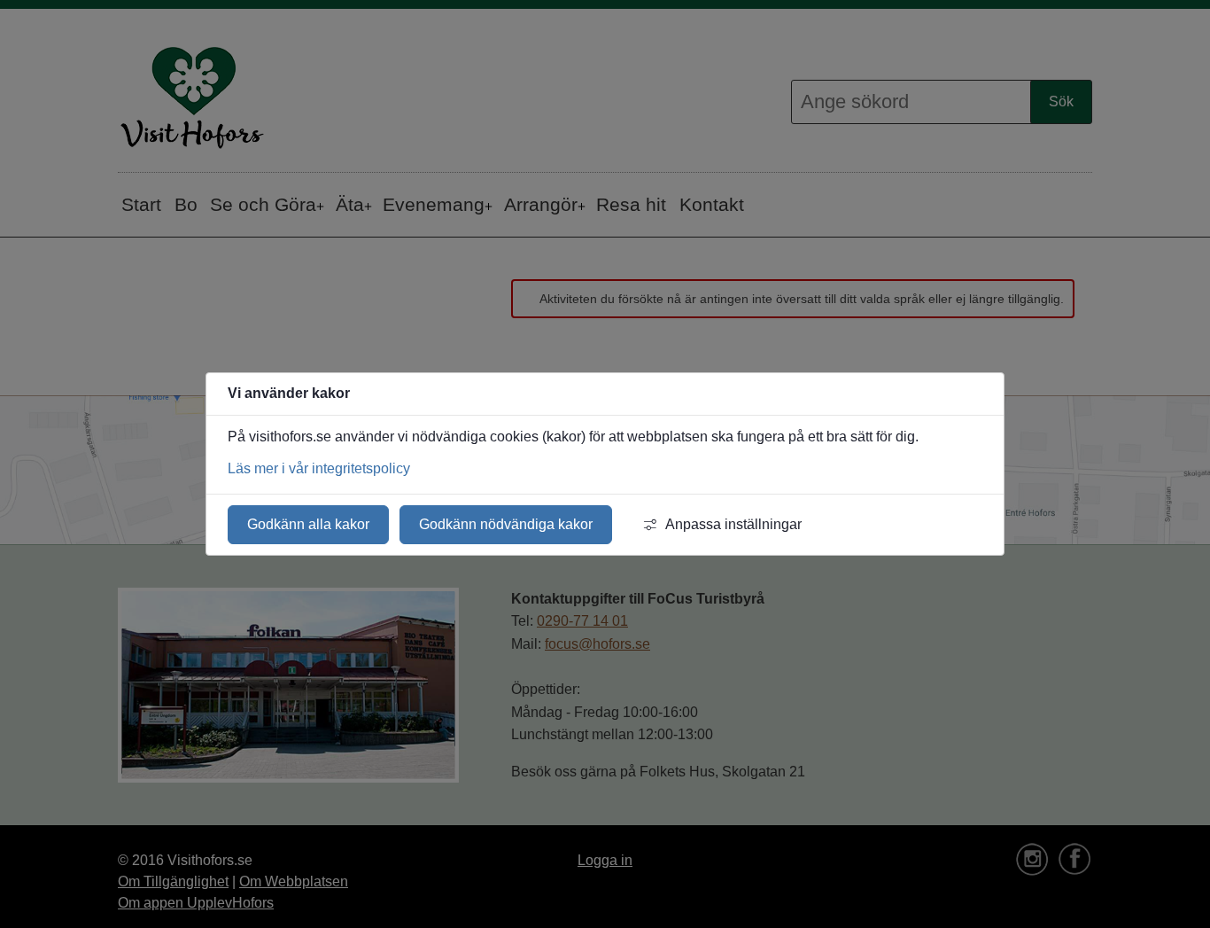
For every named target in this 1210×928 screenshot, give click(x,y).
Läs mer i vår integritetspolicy (319, 468)
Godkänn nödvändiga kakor (506, 524)
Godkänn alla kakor (308, 524)
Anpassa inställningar (733, 524)
